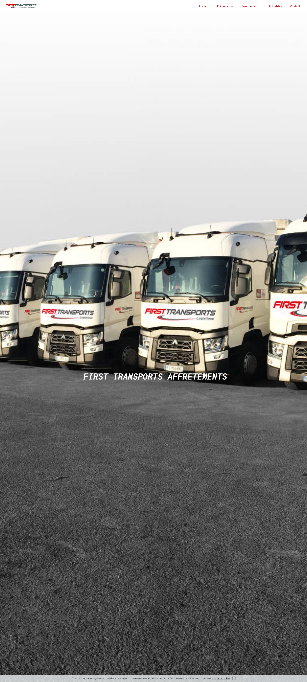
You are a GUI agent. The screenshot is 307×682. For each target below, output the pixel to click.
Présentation (225, 6)
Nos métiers (250, 6)
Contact (295, 6)
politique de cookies (221, 678)
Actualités (275, 6)
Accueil (204, 6)
